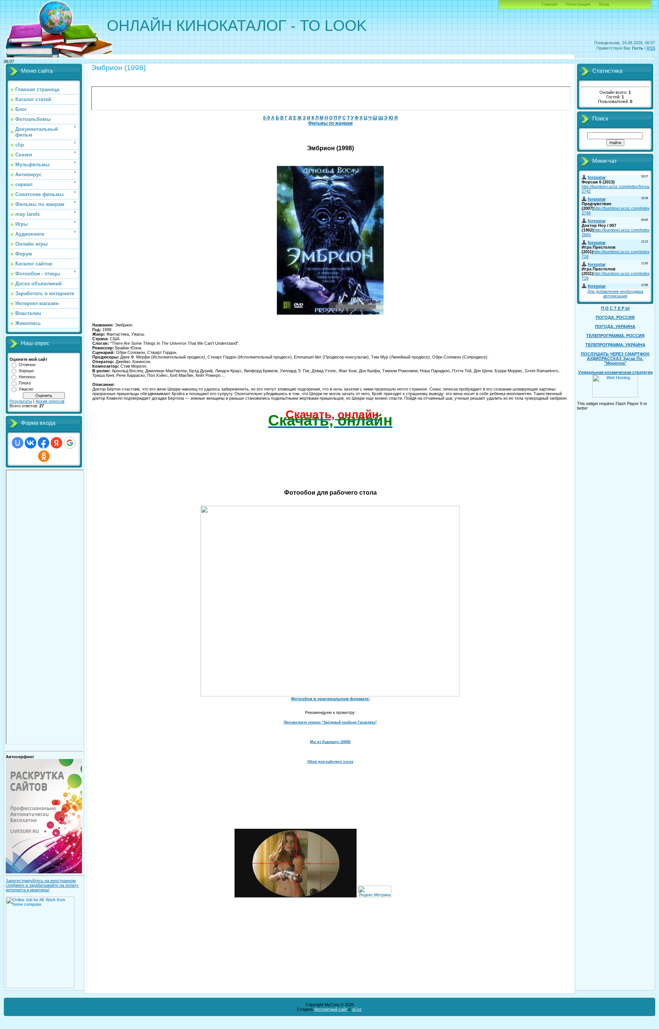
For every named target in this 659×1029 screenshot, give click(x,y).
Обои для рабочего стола (330, 762)
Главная (549, 4)
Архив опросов (49, 401)
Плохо (25, 383)
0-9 (266, 118)
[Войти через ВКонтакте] (30, 443)
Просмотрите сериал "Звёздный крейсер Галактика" (330, 722)
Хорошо (26, 370)
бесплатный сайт (330, 1009)
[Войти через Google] (70, 443)
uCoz (357, 1009)
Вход (604, 4)
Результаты (21, 401)
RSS (651, 48)
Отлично (27, 364)
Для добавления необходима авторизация (615, 293)
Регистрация (578, 4)
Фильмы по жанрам (330, 123)
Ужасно (26, 389)
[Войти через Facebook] (43, 443)
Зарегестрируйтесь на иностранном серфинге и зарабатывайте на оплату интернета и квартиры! (42, 885)
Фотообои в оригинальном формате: (330, 698)
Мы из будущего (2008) (330, 742)
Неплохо (27, 377)
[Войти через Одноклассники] (44, 456)
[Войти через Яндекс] (56, 443)
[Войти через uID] (17, 443)
